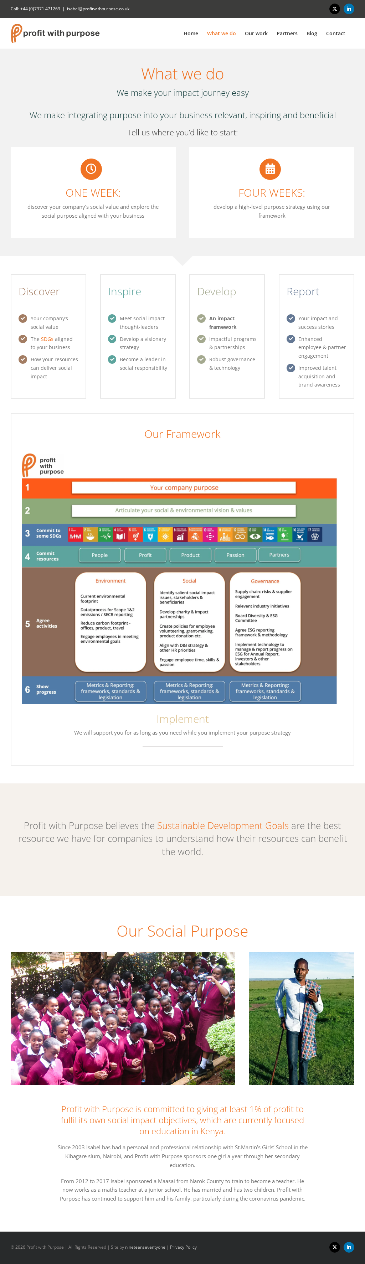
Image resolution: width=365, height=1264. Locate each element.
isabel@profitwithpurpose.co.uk (98, 9)
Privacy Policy (183, 1247)
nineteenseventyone (145, 1247)
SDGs (47, 339)
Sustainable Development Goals (223, 825)
